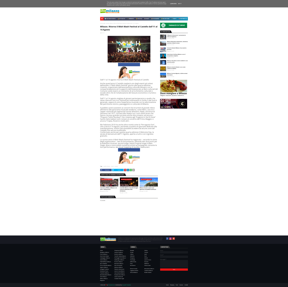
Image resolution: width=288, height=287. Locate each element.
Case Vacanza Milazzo (119, 273)
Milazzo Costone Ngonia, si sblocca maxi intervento (177, 74)
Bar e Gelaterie (103, 263)
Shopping (132, 258)
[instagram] (170, 238)
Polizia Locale (147, 265)
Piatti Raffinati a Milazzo (105, 261)
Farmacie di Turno (104, 271)
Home (101, 250)
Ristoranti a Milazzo (118, 263)
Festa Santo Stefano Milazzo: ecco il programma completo (176, 55)
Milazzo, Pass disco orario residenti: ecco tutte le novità (177, 61)
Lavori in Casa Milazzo (119, 271)
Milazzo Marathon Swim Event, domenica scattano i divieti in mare (177, 42)
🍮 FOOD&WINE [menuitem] (155, 18)
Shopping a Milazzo (118, 250)
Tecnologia (132, 259)
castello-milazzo (106, 166)
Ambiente (132, 256)
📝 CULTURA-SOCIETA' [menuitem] (110, 18)
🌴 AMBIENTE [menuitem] (130, 18)
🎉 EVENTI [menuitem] (174, 18)
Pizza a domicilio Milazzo (105, 265)
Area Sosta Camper (104, 256)
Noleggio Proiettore (104, 269)
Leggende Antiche (134, 270)
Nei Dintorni (132, 265)
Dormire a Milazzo (118, 254)
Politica (146, 250)
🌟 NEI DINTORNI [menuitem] (165, 18)
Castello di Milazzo (148, 270)
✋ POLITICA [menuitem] (139, 18)
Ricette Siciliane (147, 272)
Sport (145, 254)
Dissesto (146, 261)
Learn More (173, 3)
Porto (131, 263)
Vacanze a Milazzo (118, 252)
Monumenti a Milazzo (149, 268)
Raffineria (146, 263)
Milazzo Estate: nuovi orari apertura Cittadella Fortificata (148, 188)
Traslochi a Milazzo (104, 273)
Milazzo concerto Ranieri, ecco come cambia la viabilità (176, 67)
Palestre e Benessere (119, 269)
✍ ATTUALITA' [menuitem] (121, 18)
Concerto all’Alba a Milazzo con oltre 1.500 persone (108, 188)
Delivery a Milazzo (118, 267)
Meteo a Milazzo (104, 278)
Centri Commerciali (118, 276)
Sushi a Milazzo (103, 259)
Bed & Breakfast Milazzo (105, 274)
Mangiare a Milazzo (104, 252)
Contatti (186, 285)
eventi (112, 166)
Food (145, 256)
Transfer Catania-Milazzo (120, 256)
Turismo (146, 252)
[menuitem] (102, 18)
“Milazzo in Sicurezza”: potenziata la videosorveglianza (176, 36)
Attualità (132, 250)
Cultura (131, 254)
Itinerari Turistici (133, 268)
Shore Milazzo (103, 276)
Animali (146, 258)
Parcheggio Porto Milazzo (120, 258)
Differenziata (133, 261)
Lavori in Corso (147, 259)
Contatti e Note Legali (119, 278)
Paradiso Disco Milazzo (119, 274)
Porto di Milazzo (103, 254)
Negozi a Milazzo (104, 267)
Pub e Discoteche (118, 265)
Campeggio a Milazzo (105, 258)
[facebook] (167, 238)
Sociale (131, 252)
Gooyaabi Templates (126, 285)
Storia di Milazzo (134, 272)
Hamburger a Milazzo (119, 259)
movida (107, 23)
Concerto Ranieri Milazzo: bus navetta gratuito (176, 48)
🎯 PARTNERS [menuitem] (182, 18)
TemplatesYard (111, 285)
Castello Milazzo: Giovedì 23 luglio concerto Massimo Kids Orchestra (129, 189)
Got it (180, 3)
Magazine (102, 280)
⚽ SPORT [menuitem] (146, 18)
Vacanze (181, 285)
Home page (102, 23)
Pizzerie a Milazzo (118, 261)
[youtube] (173, 238)
